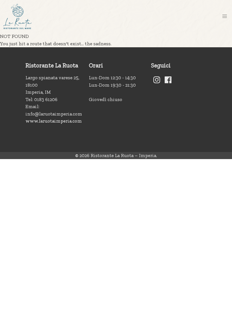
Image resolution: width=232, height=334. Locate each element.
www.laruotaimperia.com (53, 121)
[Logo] (17, 16)
